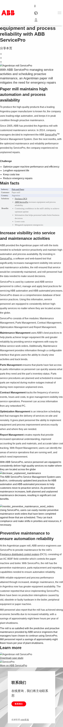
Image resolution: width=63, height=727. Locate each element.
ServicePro (51, 134)
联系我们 (19, 704)
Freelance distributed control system (19, 554)
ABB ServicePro (21, 202)
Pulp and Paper (18, 189)
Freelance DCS (21, 199)
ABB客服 (24, 719)
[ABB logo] (8, 12)
